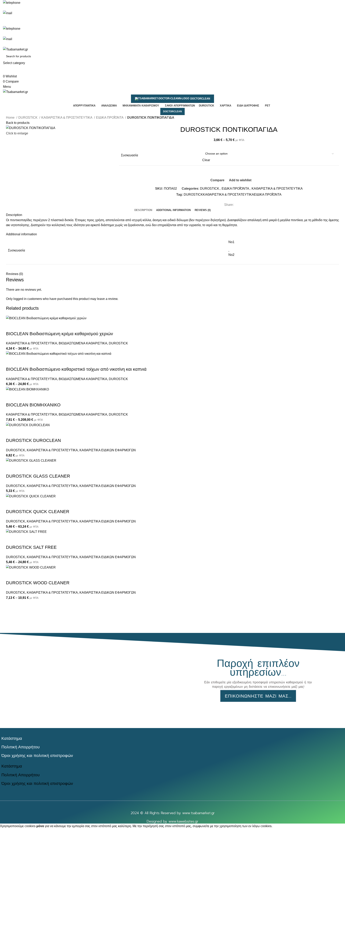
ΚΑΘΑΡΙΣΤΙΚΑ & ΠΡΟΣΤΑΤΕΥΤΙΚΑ (67, 117)
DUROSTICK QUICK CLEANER (37, 511)
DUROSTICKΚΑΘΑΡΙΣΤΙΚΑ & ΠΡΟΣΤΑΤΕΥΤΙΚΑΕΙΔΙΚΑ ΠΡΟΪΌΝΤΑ (233, 194)
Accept (8, 832)
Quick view (22, 326)
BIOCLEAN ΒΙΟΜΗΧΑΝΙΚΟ (33, 404)
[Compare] (11, 326)
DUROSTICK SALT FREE (31, 547)
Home (10, 117)
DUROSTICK (28, 117)
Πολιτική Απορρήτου (20, 747)
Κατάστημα (11, 738)
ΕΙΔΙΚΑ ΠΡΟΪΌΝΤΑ (110, 117)
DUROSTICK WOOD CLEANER (37, 582)
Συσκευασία (129, 155)
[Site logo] (15, 49)
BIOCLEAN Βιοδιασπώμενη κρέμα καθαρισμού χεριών (59, 333)
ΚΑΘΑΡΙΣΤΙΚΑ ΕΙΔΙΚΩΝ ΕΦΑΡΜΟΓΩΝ (107, 450)
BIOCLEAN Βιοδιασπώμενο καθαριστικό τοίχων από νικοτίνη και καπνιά (76, 369)
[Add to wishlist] (33, 326)
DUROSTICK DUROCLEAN (33, 440)
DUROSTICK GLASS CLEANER (38, 476)
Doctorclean (200, 98)
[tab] (143, 210)
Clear (206, 160)
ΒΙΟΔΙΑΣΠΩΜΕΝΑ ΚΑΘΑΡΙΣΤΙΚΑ (83, 343)
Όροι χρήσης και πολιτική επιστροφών (37, 755)
